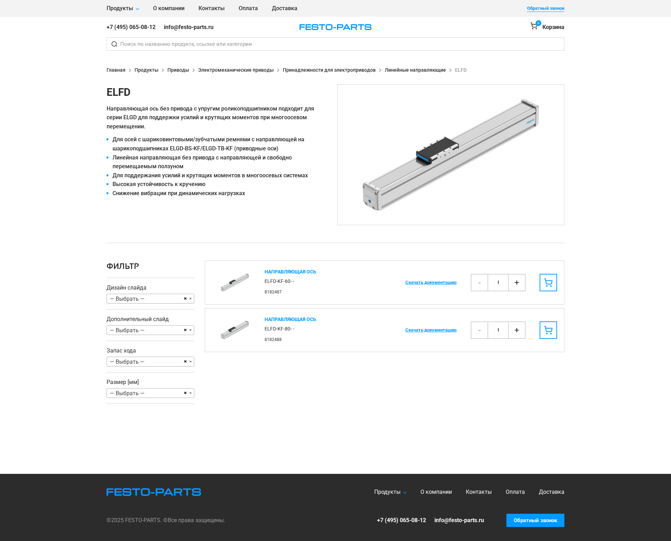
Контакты (212, 8)
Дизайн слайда (126, 287)
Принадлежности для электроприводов (329, 70)
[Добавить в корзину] (548, 282)
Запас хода (121, 350)
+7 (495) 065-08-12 (131, 27)
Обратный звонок (545, 8)
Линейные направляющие (415, 70)
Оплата (248, 8)
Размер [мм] (123, 382)
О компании (169, 8)
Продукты (120, 8)
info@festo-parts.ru (189, 27)
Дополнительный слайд (138, 319)
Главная (116, 70)
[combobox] (150, 299)
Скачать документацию (431, 282)
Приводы (178, 70)
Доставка (284, 8)
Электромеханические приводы (236, 70)
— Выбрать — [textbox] (127, 299)
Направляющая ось (290, 272)
